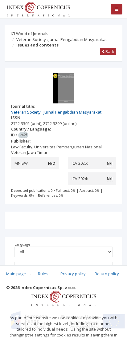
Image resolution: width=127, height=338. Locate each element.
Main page (16, 273)
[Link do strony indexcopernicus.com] (63, 298)
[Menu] (116, 9)
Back (109, 51)
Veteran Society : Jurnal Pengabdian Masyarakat (61, 39)
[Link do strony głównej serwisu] (38, 8)
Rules (43, 273)
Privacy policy (73, 273)
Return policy (107, 273)
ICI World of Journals (29, 33)
